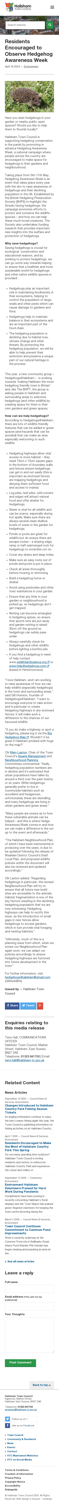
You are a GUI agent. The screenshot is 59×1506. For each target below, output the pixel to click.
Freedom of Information (19, 1474)
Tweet (29, 1005)
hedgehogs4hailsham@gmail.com (27, 977)
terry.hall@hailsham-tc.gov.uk (24, 1060)
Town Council (15, 1435)
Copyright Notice (15, 1482)
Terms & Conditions (17, 1470)
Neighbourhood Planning (21, 760)
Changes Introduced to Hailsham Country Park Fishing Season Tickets (29, 1109)
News (10, 1443)
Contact (12, 1451)
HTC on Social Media (19, 1460)
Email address (23, 1298)
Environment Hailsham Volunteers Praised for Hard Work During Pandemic (25, 1188)
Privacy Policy (13, 1478)
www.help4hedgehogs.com (27, 666)
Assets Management (32, 756)
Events (11, 1447)
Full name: (11, 1282)
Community (36, 1178)
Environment (31, 66)
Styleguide (11, 1490)
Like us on (22, 1426)
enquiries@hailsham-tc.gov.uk (21, 1410)
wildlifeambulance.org (31, 662)
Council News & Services (34, 1136)
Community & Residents (21, 1439)
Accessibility (12, 1486)
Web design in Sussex (28, 1499)
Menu (52, 7)
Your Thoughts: (15, 1314)
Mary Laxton (18, 752)
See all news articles (20, 1261)
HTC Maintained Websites (22, 1456)
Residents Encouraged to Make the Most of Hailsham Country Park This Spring (28, 1147)
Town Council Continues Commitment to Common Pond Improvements (27, 1230)
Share (14, 1005)
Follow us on (19, 1419)
